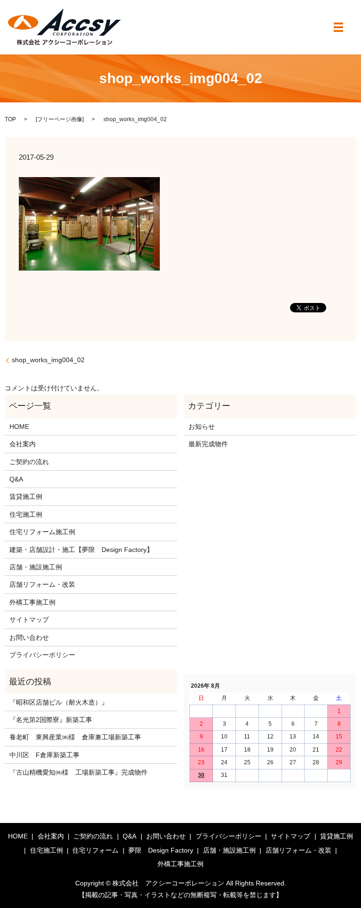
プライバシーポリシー (42, 655)
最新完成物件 (208, 444)
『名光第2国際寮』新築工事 (50, 719)
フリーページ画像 (59, 119)
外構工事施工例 (32, 602)
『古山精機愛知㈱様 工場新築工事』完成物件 (78, 772)
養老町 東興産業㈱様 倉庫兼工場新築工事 (75, 737)
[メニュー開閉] (338, 27)
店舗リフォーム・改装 (42, 584)
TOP (10, 119)
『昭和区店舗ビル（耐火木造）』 (58, 702)
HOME (19, 426)
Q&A (16, 479)
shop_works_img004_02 (48, 360)
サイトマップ (29, 619)
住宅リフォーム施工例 (42, 531)
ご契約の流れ (29, 462)
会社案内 (22, 444)
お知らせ (201, 426)
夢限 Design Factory (160, 850)
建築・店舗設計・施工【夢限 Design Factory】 (81, 549)
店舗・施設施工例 (35, 567)
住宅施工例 (25, 514)
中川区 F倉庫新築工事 (44, 755)
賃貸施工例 (25, 496)
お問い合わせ (29, 637)
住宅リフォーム (95, 850)
